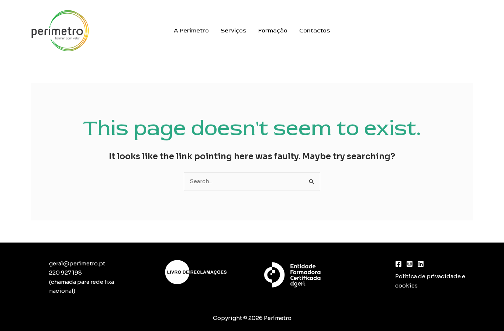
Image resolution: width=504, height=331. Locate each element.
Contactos (314, 30)
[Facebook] (398, 264)
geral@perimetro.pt (77, 263)
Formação (272, 30)
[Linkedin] (420, 264)
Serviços (233, 30)
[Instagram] (409, 264)
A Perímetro (191, 30)
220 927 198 (65, 272)
